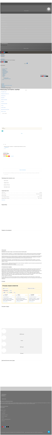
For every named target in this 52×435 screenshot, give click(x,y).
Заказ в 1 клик (23, 164)
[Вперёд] (41, 298)
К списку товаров (6, 174)
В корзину (22, 162)
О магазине (3, 413)
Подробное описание (22, 326)
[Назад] (3, 298)
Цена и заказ (3, 128)
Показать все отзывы (31, 288)
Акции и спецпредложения (5, 419)
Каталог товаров (4, 416)
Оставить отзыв (38, 288)
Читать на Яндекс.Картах (22, 288)
